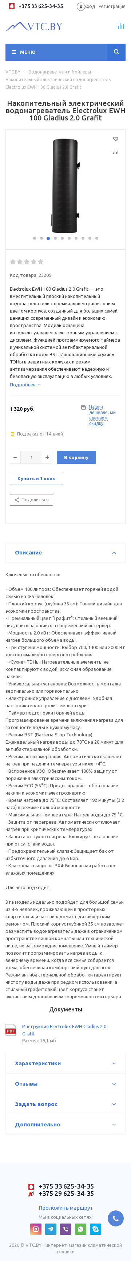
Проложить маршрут (66, 1208)
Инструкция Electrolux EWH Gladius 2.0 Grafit (64, 1030)
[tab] (25, 384)
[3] (27, 262)
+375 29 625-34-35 (65, 1193)
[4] (34, 262)
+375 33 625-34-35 (40, 6)
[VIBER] (65, 1229)
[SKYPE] (95, 1229)
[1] (13, 262)
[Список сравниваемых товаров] (121, 29)
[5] (40, 262)
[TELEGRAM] (50, 1229)
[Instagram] (35, 1229)
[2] (20, 262)
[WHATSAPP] (80, 1229)
